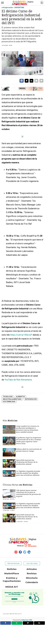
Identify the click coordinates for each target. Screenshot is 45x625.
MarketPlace (11, 573)
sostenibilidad (9, 401)
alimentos (20, 396)
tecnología (8, 396)
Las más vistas (31, 563)
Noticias (11, 569)
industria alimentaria (12, 399)
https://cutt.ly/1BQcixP (21, 335)
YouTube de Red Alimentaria (18, 379)
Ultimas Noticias (13, 563)
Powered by (22, 620)
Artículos (32, 569)
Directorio (32, 578)
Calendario (31, 582)
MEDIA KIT (11, 587)
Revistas (32, 573)
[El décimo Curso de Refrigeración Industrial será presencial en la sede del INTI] (22, 63)
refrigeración (31, 399)
